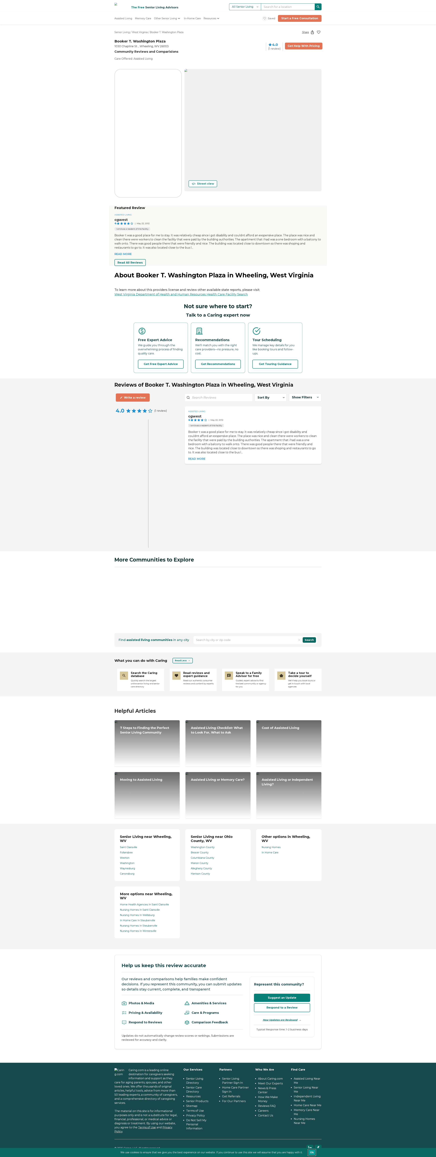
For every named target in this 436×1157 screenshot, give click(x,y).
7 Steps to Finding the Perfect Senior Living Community (144, 730)
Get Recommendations (218, 364)
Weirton (124, 857)
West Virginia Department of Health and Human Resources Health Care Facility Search (181, 294)
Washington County (203, 847)
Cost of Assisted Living (280, 728)
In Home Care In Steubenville (137, 920)
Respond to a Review (282, 1007)
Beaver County (200, 852)
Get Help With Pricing (304, 46)
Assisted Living (123, 214)
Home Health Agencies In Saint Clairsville (144, 904)
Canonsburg (127, 873)
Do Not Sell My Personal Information (196, 1124)
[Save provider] (319, 32)
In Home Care (270, 852)
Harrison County (200, 873)
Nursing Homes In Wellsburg (137, 915)
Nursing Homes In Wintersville (138, 930)
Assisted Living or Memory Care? (218, 780)
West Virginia (140, 32)
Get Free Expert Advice (161, 364)
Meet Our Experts (270, 1083)
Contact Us (265, 1115)
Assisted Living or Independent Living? (287, 782)
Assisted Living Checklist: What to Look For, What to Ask (217, 730)
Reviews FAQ (267, 1106)
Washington (127, 863)
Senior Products (197, 1101)
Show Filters (302, 397)
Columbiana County (202, 857)
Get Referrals (231, 1096)
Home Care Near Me (307, 1105)
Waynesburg (127, 868)
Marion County (199, 863)
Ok (312, 1152)
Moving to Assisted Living (141, 780)
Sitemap (191, 1106)
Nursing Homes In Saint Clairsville (140, 909)
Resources (193, 1096)
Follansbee (126, 852)
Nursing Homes (271, 847)
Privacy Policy (195, 1115)
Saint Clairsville (128, 847)
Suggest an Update (282, 997)
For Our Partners (234, 1101)
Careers (263, 1110)
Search (309, 639)
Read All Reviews (130, 262)
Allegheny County (201, 868)
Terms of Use (147, 1127)
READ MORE (123, 254)
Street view (205, 183)
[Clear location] (299, 640)
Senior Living (122, 32)
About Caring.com (270, 1078)
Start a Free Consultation (299, 18)
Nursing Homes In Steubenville (138, 925)
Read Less (181, 660)
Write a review (135, 397)
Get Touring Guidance (275, 364)
